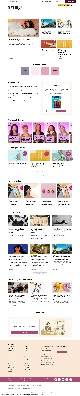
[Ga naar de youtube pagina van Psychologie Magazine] (63, 379)
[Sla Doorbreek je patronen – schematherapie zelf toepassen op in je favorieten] (70, 41)
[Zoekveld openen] (71, 5)
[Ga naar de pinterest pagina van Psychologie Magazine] (70, 379)
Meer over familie (39, 312)
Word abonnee (61, 111)
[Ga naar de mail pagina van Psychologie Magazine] (59, 379)
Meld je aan (25, 332)
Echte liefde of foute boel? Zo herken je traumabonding (22, 90)
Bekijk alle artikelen (39, 273)
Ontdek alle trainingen (39, 175)
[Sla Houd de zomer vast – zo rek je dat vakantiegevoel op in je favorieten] (38, 20)
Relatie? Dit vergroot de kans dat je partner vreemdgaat (22, 100)
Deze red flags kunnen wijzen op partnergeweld (20, 97)
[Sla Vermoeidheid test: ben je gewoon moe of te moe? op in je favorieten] (54, 41)
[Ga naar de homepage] (14, 8)
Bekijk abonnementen (63, 5)
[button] (70, 1)
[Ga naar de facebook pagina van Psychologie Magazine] (55, 379)
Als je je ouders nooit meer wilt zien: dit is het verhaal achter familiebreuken (23, 87)
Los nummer (51, 111)
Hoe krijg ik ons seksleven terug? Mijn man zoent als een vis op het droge (24, 94)
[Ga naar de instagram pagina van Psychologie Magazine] (66, 379)
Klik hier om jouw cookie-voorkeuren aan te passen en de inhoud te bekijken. (58, 392)
